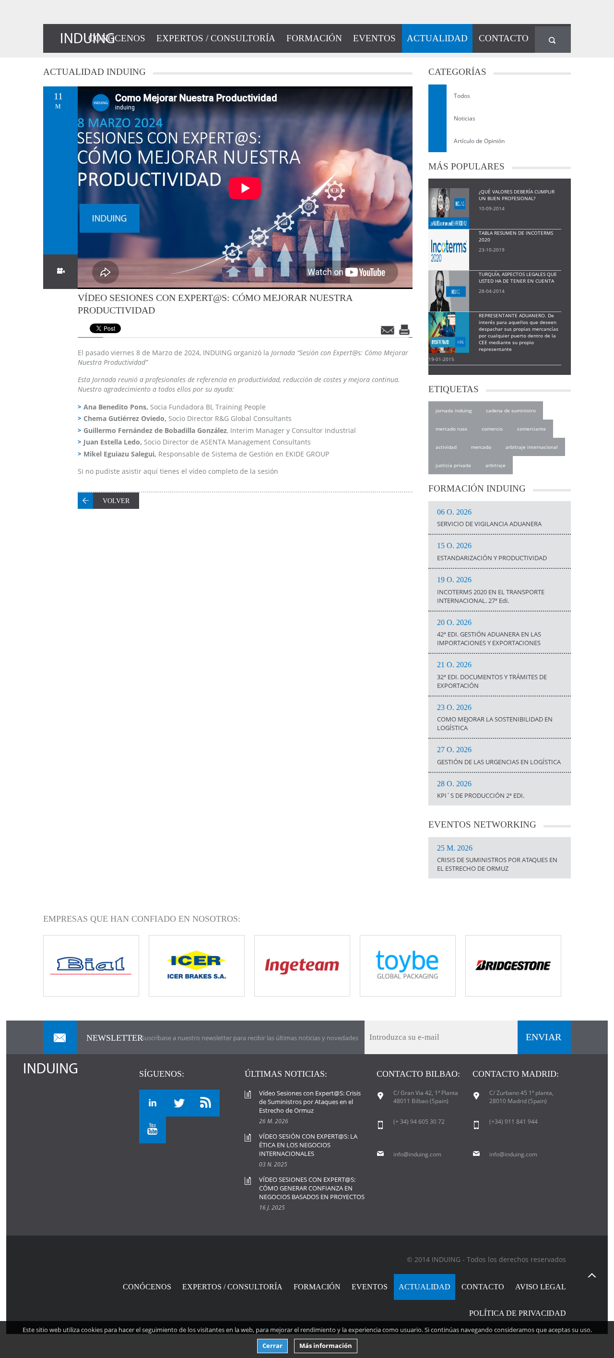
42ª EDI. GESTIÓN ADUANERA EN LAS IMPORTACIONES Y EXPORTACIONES (489, 633)
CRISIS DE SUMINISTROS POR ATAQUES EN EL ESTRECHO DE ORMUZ (497, 858)
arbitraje (495, 465)
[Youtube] (152, 1130)
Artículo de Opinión (479, 141)
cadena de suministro (511, 410)
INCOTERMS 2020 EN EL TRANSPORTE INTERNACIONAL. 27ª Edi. (490, 590)
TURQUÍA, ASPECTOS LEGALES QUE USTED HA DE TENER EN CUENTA (518, 277)
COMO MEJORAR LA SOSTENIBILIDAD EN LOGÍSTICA (495, 718)
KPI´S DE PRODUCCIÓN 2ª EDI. (480, 790)
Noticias (464, 118)
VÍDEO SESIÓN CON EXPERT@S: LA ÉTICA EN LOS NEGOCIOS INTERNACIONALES (308, 1145)
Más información (325, 1346)
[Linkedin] (152, 1103)
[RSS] (206, 1103)
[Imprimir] (405, 330)
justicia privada (453, 465)
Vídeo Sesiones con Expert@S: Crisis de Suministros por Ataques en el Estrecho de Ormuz (310, 1102)
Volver (116, 501)
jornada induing (454, 410)
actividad (446, 447)
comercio (492, 428)
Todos (462, 96)
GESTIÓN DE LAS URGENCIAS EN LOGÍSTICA (499, 756)
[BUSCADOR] (553, 39)
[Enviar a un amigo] (388, 330)
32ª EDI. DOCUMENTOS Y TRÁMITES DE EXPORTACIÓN (492, 675)
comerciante (531, 428)
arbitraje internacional (532, 447)
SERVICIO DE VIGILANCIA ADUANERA (489, 518)
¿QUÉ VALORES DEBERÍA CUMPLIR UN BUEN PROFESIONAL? (517, 195)
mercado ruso (451, 428)
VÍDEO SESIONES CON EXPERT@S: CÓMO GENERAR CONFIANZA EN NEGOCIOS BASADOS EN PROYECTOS (312, 1188)
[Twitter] (179, 1103)
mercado (481, 447)
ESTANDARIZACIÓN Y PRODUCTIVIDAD (492, 552)
